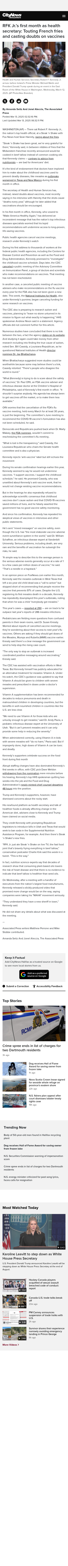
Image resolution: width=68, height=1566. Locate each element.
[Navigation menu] (64, 16)
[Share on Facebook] (11, 101)
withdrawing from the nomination (21, 773)
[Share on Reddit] (18, 101)
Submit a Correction (17, 986)
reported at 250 (33, 608)
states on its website (53, 335)
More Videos (10, 1344)
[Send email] (25, 101)
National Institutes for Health (41, 295)
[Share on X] (5, 101)
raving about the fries (47, 137)
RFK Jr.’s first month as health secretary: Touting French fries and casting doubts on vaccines (34, 31)
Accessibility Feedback (49, 986)
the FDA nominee (21, 433)
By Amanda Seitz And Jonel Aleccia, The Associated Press (32, 111)
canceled (8, 266)
